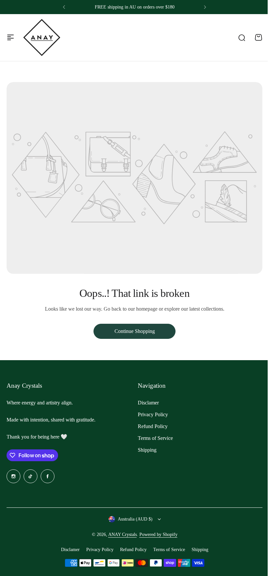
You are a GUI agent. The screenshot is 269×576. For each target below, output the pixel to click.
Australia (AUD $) (135, 519)
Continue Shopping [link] (134, 331)
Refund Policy (153, 426)
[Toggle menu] (10, 37)
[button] (64, 7)
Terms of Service (155, 438)
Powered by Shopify (158, 534)
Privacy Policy (153, 414)
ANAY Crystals (122, 534)
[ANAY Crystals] (41, 37)
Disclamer (148, 402)
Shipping (147, 450)
